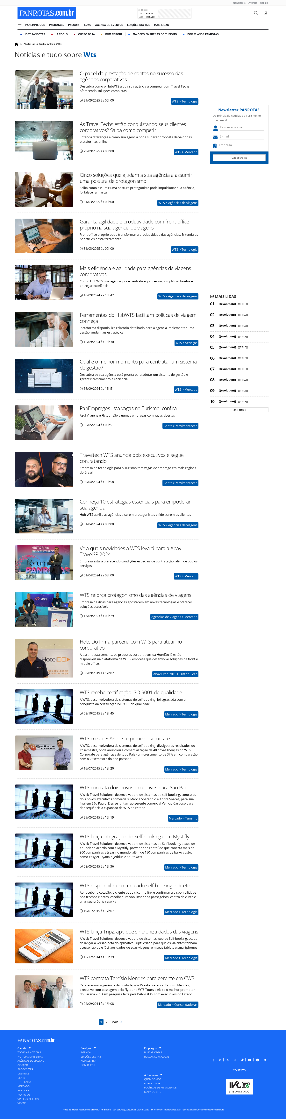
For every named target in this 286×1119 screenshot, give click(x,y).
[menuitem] (238, 2)
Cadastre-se (239, 157)
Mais (115, 1022)
